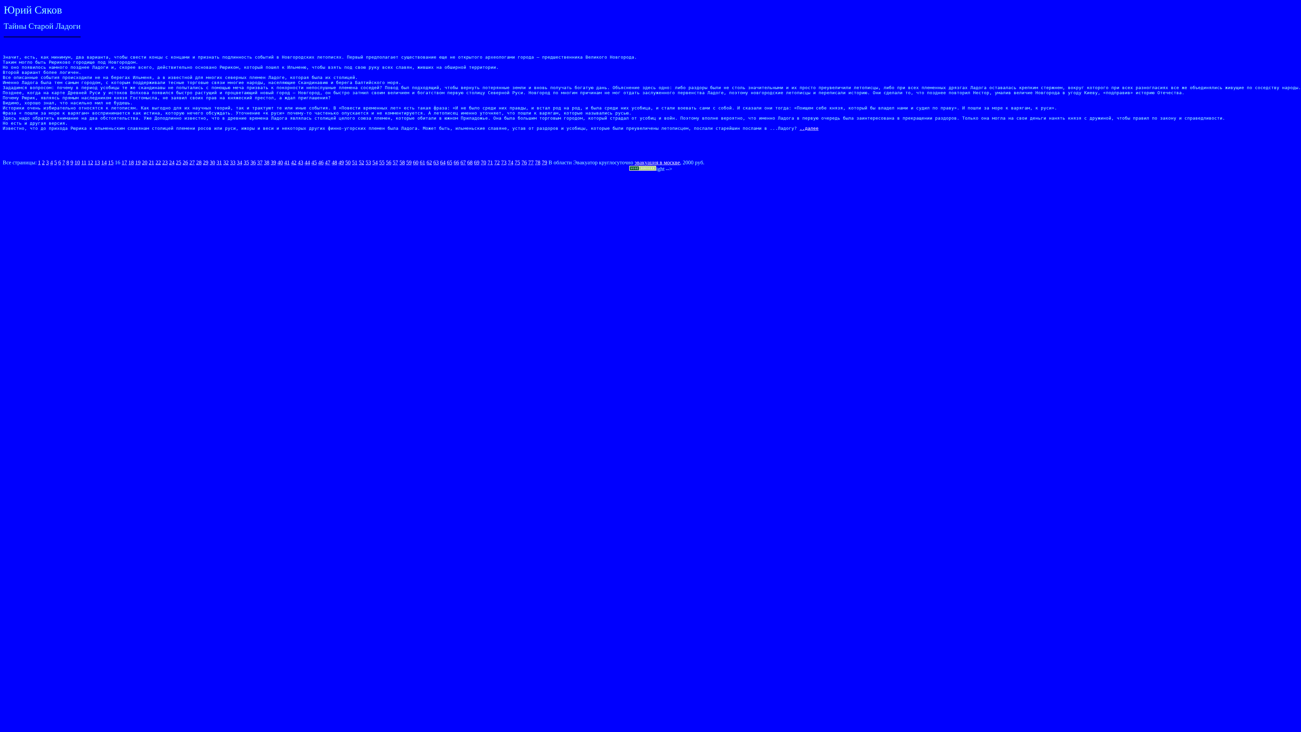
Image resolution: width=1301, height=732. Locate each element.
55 (382, 162)
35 (246, 162)
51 (354, 162)
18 (131, 162)
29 (205, 162)
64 (443, 162)
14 (104, 162)
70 (483, 162)
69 (476, 162)
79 (544, 162)
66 (456, 162)
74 (510, 162)
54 (375, 162)
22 (158, 162)
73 (504, 162)
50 (348, 162)
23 (165, 162)
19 (138, 162)
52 (361, 162)
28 (199, 162)
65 (449, 162)
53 (368, 162)
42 (293, 162)
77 (531, 162)
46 (321, 162)
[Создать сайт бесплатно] (642, 169)
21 (151, 162)
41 (287, 162)
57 (395, 162)
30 (212, 162)
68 (470, 162)
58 (402, 162)
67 (463, 162)
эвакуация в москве (657, 162)
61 (422, 162)
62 (429, 162)
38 (266, 162)
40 (280, 162)
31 (219, 162)
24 (171, 162)
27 (192, 162)
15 (110, 162)
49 (341, 162)
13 (97, 162)
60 (415, 162)
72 (497, 162)
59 (409, 162)
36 (253, 162)
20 (144, 162)
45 (314, 162)
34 (239, 162)
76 (524, 162)
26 (185, 162)
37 (260, 162)
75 (517, 162)
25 (178, 162)
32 (226, 162)
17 (124, 162)
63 (436, 162)
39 (273, 162)
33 (232, 162)
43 (300, 162)
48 (334, 162)
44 (307, 162)
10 (77, 162)
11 (83, 162)
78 (537, 162)
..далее (809, 128)
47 (327, 162)
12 (90, 162)
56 (388, 162)
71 (490, 162)
